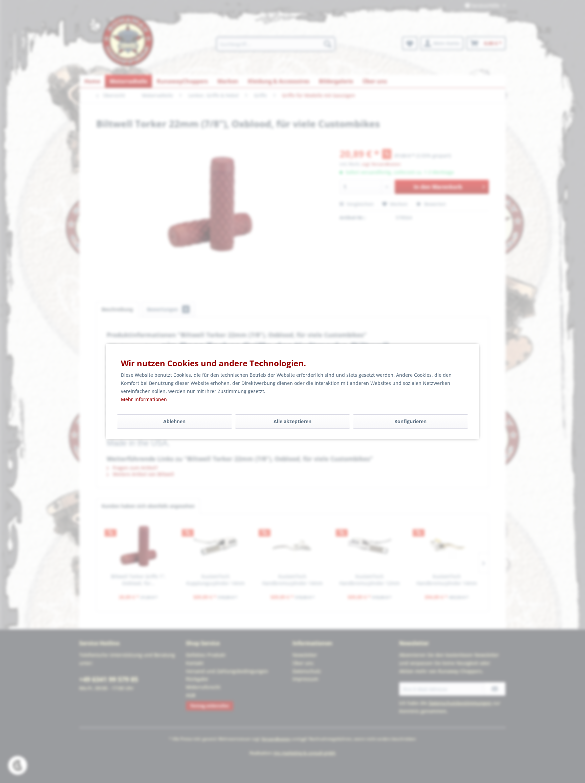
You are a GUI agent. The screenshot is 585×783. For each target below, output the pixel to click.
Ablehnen (174, 421)
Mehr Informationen (144, 399)
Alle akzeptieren (292, 421)
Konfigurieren (410, 421)
